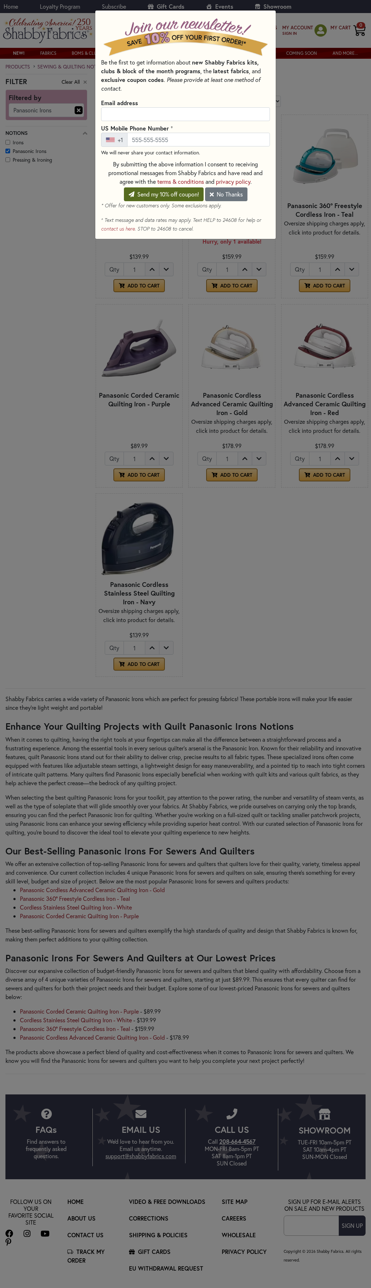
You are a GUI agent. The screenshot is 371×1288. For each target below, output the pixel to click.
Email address (119, 103)
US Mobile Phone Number (137, 128)
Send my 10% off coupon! (167, 194)
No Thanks (229, 194)
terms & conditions (180, 181)
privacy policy (233, 181)
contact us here (118, 228)
